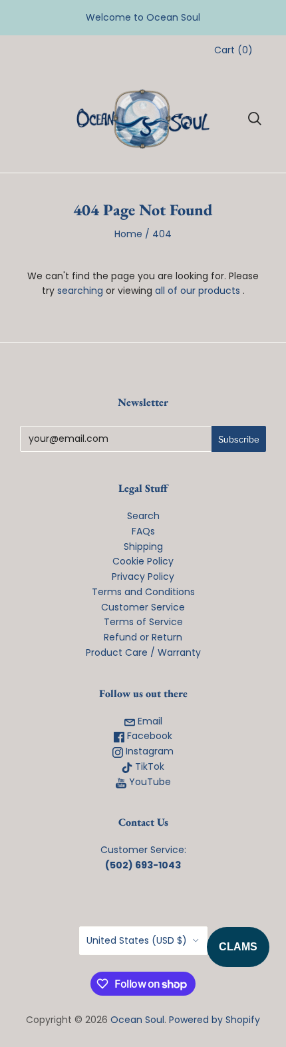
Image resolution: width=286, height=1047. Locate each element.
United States (136, 940)
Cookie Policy (143, 561)
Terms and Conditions (143, 591)
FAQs (143, 531)
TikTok (148, 766)
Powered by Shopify (214, 1019)
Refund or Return (143, 637)
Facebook (148, 735)
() (233, 50)
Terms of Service (143, 621)
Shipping (143, 546)
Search (143, 516)
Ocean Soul (137, 1019)
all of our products (197, 290)
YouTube (148, 781)
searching (80, 290)
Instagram (148, 751)
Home (128, 234)
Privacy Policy (143, 576)
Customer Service (143, 607)
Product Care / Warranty (143, 652)
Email (148, 721)
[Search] (254, 118)
